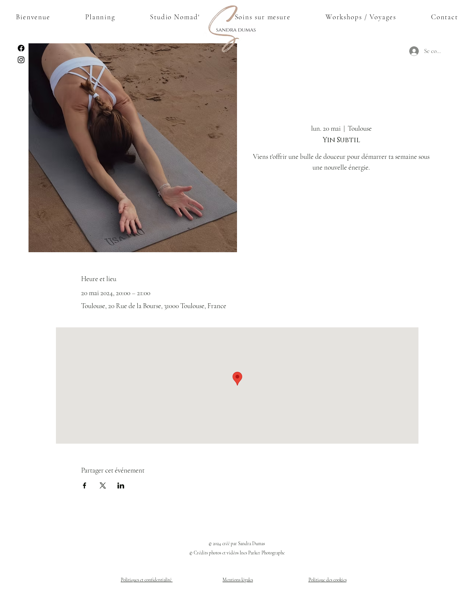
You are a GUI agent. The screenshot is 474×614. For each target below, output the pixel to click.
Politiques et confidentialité (147, 580)
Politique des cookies (327, 580)
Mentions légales (238, 580)
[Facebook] (21, 48)
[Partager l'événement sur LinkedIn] (120, 485)
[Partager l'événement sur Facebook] (84, 485)
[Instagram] (21, 59)
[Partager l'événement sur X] (102, 485)
